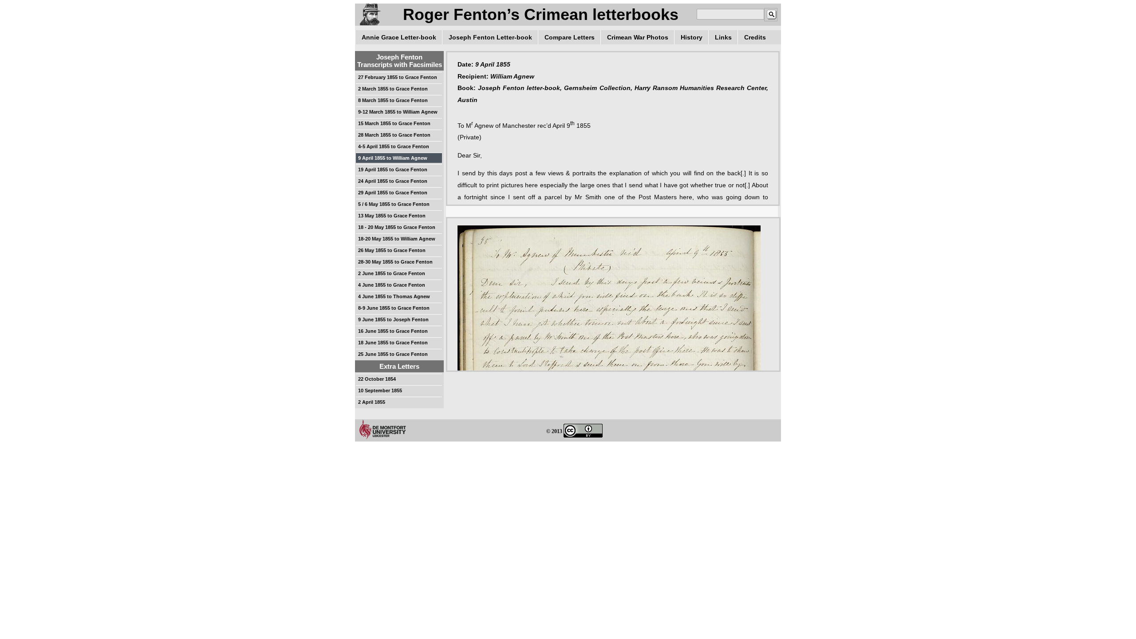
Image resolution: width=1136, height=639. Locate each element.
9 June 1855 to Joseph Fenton (393, 319)
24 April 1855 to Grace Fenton (392, 181)
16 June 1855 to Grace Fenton (393, 331)
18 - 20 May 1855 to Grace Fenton (396, 227)
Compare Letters (569, 37)
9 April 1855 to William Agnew (392, 158)
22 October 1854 (377, 379)
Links (723, 37)
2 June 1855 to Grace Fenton (391, 273)
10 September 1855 (380, 390)
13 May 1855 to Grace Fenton (392, 215)
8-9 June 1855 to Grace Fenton (394, 308)
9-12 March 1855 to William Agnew (398, 111)
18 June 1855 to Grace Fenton (393, 342)
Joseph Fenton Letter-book (490, 37)
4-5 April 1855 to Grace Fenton (393, 146)
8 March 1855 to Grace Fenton (393, 100)
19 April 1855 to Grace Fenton (392, 169)
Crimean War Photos (637, 37)
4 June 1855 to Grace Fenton (391, 285)
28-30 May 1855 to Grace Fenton (395, 261)
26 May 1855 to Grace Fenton (392, 250)
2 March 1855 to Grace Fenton (393, 88)
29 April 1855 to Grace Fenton (392, 192)
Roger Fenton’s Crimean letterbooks (540, 14)
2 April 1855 (371, 402)
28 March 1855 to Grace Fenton (394, 135)
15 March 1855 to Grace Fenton (394, 123)
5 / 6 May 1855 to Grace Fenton (394, 204)
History (691, 37)
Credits (755, 37)
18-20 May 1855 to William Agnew (396, 238)
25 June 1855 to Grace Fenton (393, 354)
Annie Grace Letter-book (399, 37)
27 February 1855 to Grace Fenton (397, 77)
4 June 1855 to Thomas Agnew (394, 296)
